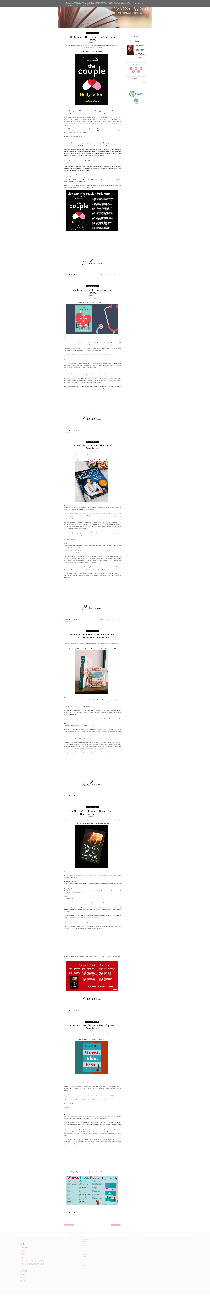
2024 (21, 1241)
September (24, 1251)
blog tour (106, 274)
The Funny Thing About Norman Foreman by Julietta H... (34, 1263)
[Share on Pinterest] (72, 275)
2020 (21, 1273)
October (23, 1250)
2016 (21, 1278)
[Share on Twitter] (74, 275)
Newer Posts (69, 1225)
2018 (21, 1276)
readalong (109, 619)
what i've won (85, 1265)
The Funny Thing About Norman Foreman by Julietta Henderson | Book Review (92, 636)
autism (84, 1241)
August (23, 1253)
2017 (21, 1277)
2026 (21, 1239)
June (22, 1256)
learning (84, 1258)
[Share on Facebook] (69, 275)
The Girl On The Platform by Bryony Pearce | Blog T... (33, 1264)
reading (114, 274)
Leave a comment (68, 276)
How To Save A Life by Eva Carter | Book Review (92, 291)
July (22, 1254)
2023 (21, 1243)
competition (85, 1247)
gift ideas (84, 1254)
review (119, 274)
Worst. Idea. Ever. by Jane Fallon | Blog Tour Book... (33, 1266)
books (110, 274)
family (83, 1252)
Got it (144, 3)
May (22, 1257)
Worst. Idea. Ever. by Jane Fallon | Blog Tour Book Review (92, 1027)
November (23, 1249)
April (22, 1267)
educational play (86, 1250)
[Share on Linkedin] (76, 275)
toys (83, 1263)
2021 (21, 1246)
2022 (21, 1244)
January (23, 1271)
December (23, 1247)
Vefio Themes (112, 1290)
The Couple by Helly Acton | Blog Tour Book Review (92, 38)
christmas (84, 1245)
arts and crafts (85, 1239)
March (22, 1268)
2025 (21, 1240)
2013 (21, 1283)
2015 (21, 1280)
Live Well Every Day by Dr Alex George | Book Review (92, 447)
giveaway (84, 1256)
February (23, 1270)
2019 (21, 1274)
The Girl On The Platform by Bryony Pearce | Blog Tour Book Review (92, 812)
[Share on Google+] (79, 275)
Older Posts (115, 1225)
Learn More (137, 3)
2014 (21, 1281)
